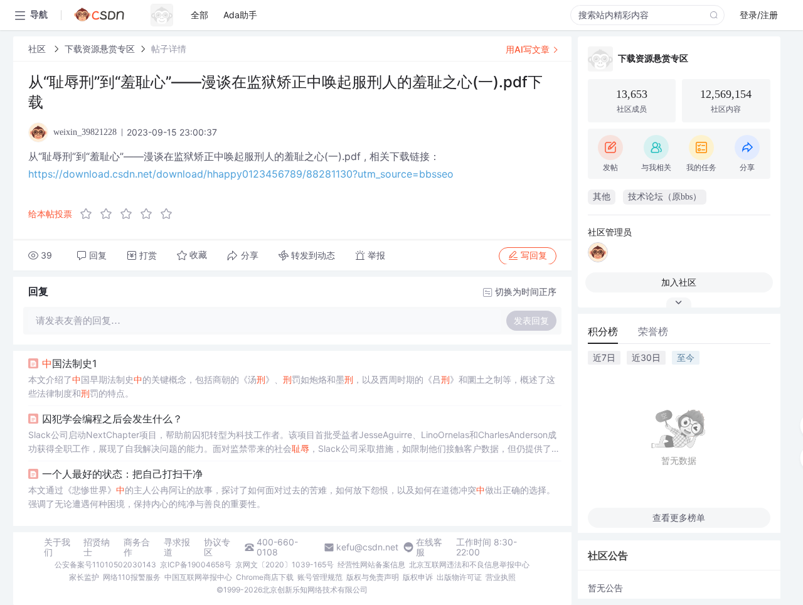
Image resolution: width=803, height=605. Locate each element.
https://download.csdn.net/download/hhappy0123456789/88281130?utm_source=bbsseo (241, 174)
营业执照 (501, 577)
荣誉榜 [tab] (653, 331)
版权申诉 (418, 577)
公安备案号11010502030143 (105, 564)
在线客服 (429, 547)
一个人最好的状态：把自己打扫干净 (122, 474)
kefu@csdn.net (367, 547)
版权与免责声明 (372, 577)
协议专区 (217, 547)
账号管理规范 (320, 577)
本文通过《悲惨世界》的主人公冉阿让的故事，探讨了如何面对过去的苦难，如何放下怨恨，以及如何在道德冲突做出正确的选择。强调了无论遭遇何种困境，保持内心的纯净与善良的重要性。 (291, 497)
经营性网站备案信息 (371, 564)
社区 (38, 48)
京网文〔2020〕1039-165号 (284, 564)
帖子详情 (168, 48)
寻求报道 (177, 547)
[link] (38, 48)
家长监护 (84, 577)
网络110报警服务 (132, 577)
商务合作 (137, 547)
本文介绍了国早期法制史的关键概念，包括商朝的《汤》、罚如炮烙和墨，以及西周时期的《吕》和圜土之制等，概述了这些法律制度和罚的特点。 (291, 386)
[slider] (130, 214)
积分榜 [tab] (603, 331)
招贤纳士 (96, 547)
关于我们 (57, 547)
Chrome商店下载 (265, 577)
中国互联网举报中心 (198, 577)
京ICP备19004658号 (195, 564)
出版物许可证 (459, 577)
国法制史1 (69, 363)
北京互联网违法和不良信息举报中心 (469, 564)
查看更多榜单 (678, 517)
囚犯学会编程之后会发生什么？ (112, 418)
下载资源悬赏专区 (100, 48)
